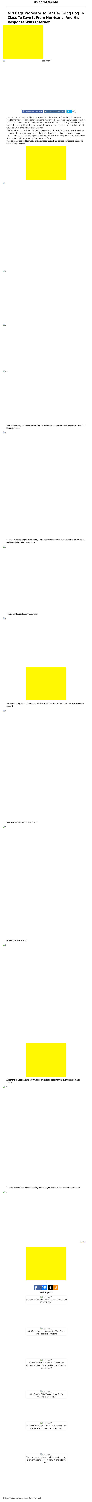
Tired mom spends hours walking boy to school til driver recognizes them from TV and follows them (46, 1460)
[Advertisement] (23, 42)
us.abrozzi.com (46, 2)
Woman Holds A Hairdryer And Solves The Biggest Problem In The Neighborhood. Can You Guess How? (46, 1365)
